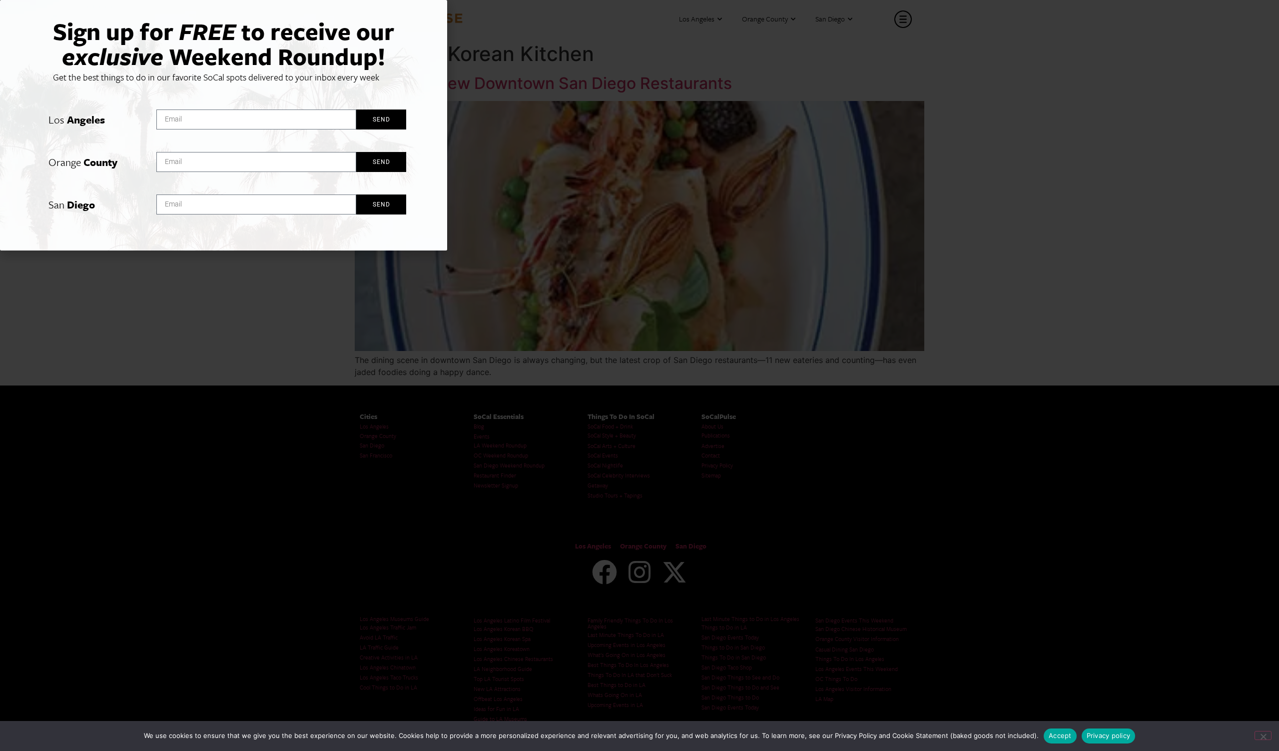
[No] (1263, 735)
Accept (1060, 736)
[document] (639, 375)
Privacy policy (1109, 736)
